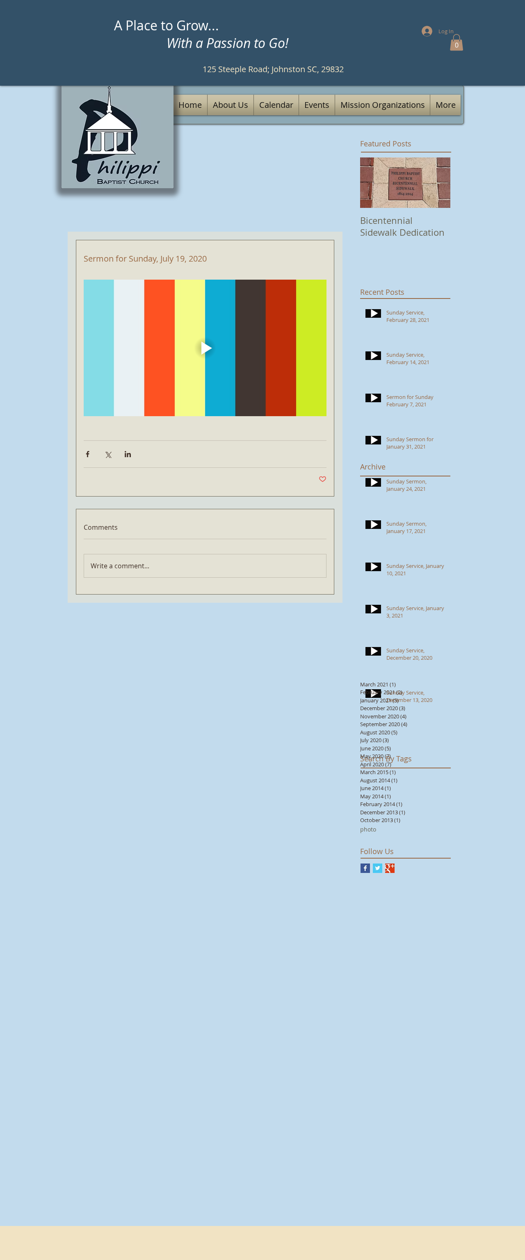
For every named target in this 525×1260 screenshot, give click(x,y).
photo (368, 829)
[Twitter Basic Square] (377, 868)
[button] (456, 42)
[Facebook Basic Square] (365, 868)
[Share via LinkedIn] (128, 454)
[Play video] (205, 348)
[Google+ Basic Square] (390, 868)
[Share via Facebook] (87, 454)
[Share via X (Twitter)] (108, 454)
